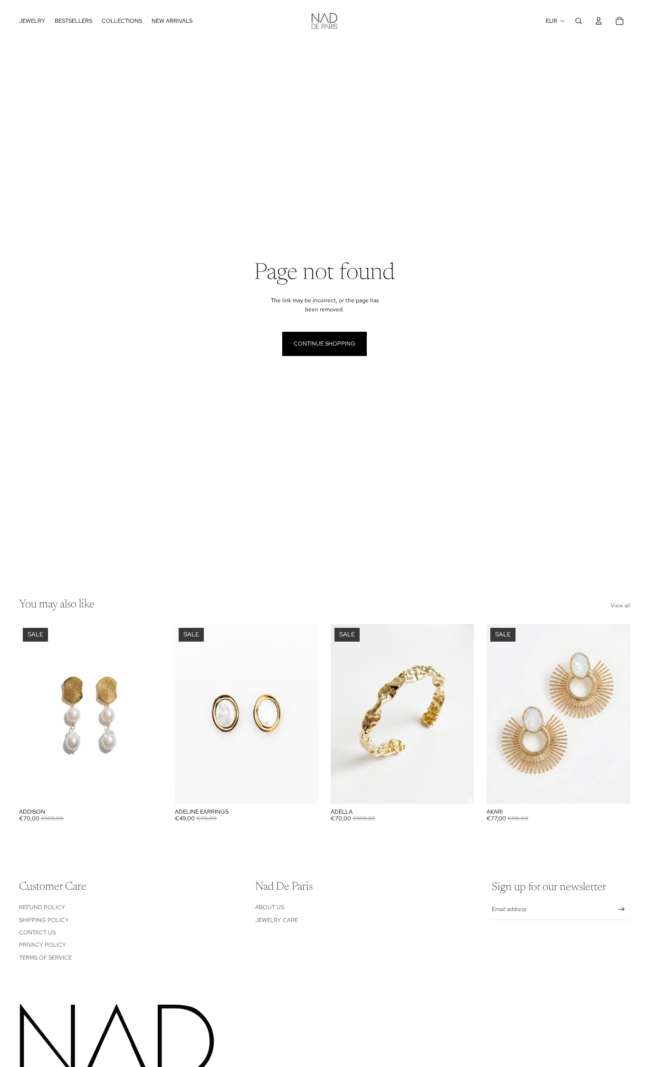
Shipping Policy (44, 920)
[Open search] (578, 20)
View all (620, 605)
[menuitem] (32, 20)
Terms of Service (45, 957)
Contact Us (37, 932)
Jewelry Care (276, 920)
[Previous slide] (189, 713)
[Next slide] (304, 713)
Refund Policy (42, 907)
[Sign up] (621, 909)
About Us (269, 907)
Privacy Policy (42, 945)
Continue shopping (324, 343)
